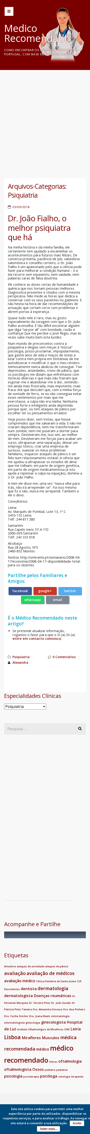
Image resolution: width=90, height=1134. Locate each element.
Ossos (38, 1069)
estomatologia (60, 1016)
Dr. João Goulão (61, 1003)
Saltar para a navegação (9, 11)
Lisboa (12, 1037)
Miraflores (31, 1037)
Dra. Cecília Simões (16, 1016)
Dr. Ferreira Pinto (39, 1003)
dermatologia (53, 988)
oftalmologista (17, 1069)
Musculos (50, 1037)
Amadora (10, 966)
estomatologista (14, 1022)
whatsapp (32, 599)
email (57, 599)
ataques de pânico (56, 966)
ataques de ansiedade (30, 966)
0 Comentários (64, 657)
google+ (45, 591)
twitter (70, 591)
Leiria (75, 1028)
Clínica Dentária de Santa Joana (56, 981)
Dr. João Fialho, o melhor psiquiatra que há (39, 227)
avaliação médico (19, 980)
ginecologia (33, 1022)
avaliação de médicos (51, 973)
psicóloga (48, 1076)
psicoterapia (31, 1076)
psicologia (13, 1076)
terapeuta (77, 1076)
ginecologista (53, 1022)
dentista (29, 988)
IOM (66, 1029)
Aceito (77, 1123)
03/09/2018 (21, 207)
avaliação (15, 973)
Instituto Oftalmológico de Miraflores (40, 1029)
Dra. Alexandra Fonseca (47, 1009)
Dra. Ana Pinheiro (74, 1009)
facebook (20, 591)
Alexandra (20, 662)
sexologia (64, 1076)
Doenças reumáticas (52, 995)
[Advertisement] (45, 119)
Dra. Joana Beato (39, 1016)
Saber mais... (48, 1129)
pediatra (50, 1069)
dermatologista (18, 995)
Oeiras (53, 1061)
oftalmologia (70, 1061)
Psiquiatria (21, 657)
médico (42, 1049)
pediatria (62, 1069)
